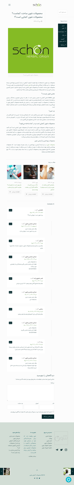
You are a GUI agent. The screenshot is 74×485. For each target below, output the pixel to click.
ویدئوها (62, 45)
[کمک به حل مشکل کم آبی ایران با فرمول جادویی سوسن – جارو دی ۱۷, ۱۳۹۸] (1, 471)
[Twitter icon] (39, 478)
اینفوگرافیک (61, 32)
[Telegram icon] (35, 478)
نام (53, 403)
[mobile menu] (9, 4)
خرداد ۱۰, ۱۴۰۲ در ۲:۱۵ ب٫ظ (30, 325)
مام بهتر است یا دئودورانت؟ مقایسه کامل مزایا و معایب (14, 186)
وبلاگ (50, 438)
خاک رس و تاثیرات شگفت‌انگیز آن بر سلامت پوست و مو (31, 187)
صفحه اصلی (49, 436)
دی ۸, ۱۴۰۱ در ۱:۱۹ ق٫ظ (37, 281)
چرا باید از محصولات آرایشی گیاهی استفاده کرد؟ (14, 445)
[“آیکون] (66, 450)
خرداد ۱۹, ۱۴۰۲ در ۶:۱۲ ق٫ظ (36, 344)
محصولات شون (51, 145)
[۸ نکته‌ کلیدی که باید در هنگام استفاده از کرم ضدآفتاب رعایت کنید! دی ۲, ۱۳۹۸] (72, 471)
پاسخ (10, 210)
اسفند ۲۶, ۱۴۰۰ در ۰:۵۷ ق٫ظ (36, 213)
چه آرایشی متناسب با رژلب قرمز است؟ (14, 451)
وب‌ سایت (20, 403)
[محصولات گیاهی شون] (37, 5)
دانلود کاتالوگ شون (47, 445)
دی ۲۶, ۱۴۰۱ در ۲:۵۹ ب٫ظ (30, 259)
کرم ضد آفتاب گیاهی (14, 441)
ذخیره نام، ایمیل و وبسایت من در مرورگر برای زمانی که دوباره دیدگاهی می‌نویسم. (31, 412)
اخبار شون (63, 27)
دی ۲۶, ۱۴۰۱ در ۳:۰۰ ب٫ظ (30, 295)
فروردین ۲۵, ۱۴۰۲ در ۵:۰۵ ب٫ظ (35, 311)
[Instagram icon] (37, 478)
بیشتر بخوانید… (32, 456)
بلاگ (63, 35)
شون (29, 85)
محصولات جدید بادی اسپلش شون (14, 437)
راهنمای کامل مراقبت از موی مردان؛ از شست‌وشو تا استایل (47, 187)
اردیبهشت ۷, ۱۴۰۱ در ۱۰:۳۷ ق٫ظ (28, 226)
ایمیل (37, 403)
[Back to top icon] (37, 470)
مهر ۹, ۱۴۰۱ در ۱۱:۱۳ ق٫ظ (37, 243)
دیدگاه (52, 383)
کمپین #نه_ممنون (61, 40)
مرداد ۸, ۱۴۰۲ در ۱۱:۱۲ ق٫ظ (30, 361)
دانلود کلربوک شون (47, 448)
